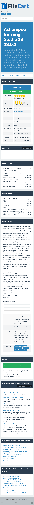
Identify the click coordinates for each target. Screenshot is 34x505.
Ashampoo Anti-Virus (9, 404)
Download (17, 87)
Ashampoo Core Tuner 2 (10, 424)
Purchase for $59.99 (17, 92)
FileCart (15, 7)
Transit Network (10, 499)
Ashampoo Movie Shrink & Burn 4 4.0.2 (13, 462)
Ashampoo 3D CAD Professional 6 (13, 397)
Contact (11, 502)
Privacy (6, 502)
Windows (5, 76)
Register (3, 13)
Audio (12, 76)
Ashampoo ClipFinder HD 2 (11, 410)
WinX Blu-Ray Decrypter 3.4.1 (11, 456)
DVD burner (25, 348)
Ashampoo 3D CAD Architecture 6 (13, 393)
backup (24, 349)
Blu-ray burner (18, 349)
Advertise (18, 502)
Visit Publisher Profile (24, 386)
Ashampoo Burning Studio (21, 346)
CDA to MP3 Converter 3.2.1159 (12, 454)
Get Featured (27, 148)
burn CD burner (18, 348)
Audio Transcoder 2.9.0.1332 (11, 478)
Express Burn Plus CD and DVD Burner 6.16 (15, 447)
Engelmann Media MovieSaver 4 (12, 453)
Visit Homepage (18, 111)
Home (5, 18)
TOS (2, 502)
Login (8, 13)
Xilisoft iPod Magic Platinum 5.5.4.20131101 (15, 451)
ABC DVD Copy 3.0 (8, 458)
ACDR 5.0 (5, 460)
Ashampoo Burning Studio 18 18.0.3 (13, 449)
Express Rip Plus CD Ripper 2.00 (12, 445)
